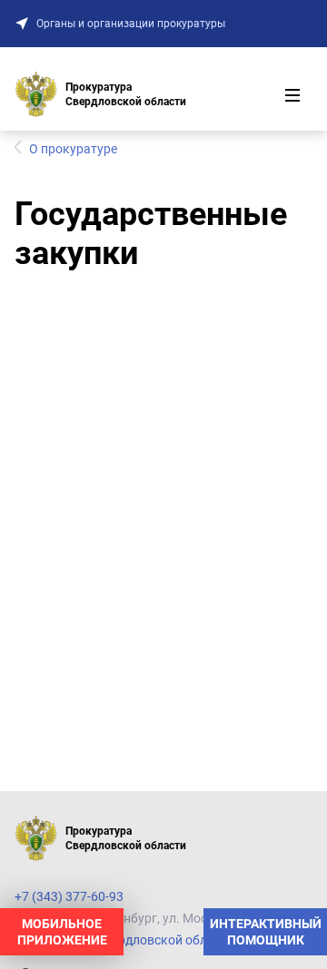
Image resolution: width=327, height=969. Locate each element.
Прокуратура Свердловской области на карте (151, 940)
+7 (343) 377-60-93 (69, 896)
